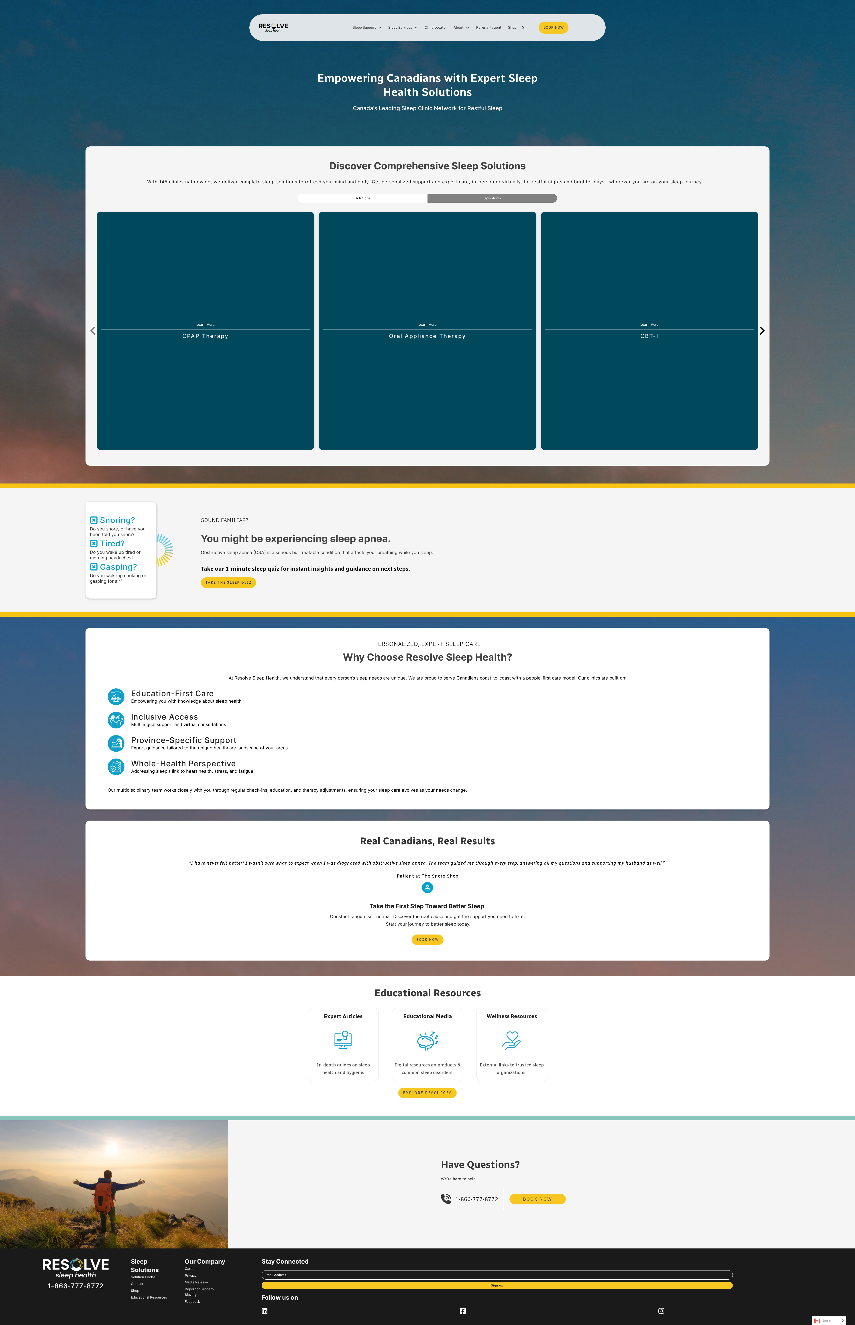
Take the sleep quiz (228, 583)
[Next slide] (761, 330)
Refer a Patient (488, 27)
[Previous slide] (93, 330)
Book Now (427, 940)
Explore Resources (427, 1092)
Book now (553, 27)
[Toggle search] (523, 27)
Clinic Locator (436, 27)
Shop (512, 27)
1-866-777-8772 (476, 1199)
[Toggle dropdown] (380, 27)
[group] (205, 331)
